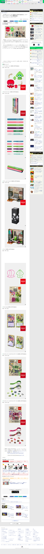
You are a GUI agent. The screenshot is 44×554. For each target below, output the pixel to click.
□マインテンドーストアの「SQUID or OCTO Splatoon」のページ (12, 501)
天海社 (34, 530)
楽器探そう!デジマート (21, 531)
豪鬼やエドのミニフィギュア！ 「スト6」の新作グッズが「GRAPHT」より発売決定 (38, 141)
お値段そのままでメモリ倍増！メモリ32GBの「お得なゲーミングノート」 (38, 26)
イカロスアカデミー (28, 535)
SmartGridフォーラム (11, 530)
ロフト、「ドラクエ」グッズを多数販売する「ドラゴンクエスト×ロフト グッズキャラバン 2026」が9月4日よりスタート (38, 100)
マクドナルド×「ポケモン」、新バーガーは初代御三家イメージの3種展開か (38, 182)
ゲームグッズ (18, 461)
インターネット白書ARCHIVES (5, 541)
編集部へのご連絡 (19, 544)
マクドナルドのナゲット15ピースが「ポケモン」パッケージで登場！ (38, 177)
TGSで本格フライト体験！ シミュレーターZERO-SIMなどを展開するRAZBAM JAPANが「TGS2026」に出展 (38, 118)
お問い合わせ (9, 544)
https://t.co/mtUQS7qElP (11, 453)
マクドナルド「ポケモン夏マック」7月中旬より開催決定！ (38, 172)
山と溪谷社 (19, 535)
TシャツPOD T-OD (21, 532)
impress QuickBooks (36, 532)
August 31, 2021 (21, 455)
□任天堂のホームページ (5, 500)
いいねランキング (40, 48)
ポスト (6, 496)
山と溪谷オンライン (21, 536)
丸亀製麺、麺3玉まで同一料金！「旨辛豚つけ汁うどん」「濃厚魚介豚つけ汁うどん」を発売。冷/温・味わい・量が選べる (36, 160)
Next (27, 468)
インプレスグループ (33, 544)
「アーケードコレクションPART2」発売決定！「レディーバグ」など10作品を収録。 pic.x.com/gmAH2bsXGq (36, 60)
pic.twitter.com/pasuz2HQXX (19, 453)
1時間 (31, 153)
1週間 (38, 153)
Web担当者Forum (4, 531)
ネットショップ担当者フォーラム (13, 531)
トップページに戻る (15, 523)
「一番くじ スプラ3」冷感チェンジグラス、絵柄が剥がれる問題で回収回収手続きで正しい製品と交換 (36, 13)
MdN (26, 536)
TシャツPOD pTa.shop (36, 537)
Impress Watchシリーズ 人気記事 (36, 152)
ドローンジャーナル (4, 535)
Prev (3, 468)
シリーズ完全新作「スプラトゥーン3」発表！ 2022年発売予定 (11, 507)
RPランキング (33, 48)
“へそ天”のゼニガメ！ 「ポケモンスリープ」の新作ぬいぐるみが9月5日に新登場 (38, 80)
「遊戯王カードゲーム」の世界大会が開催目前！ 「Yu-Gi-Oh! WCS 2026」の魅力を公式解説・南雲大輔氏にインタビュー (38, 136)
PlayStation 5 (12, 461)
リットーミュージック (21, 530)
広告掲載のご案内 (14, 544)
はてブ (16, 496)
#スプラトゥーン (21, 452)
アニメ (25, 461)
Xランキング (33, 47)
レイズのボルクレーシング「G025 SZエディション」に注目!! (38, 38)
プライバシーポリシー (24, 544)
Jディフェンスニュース (29, 531)
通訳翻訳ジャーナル (28, 532)
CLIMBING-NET (20, 537)
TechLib (27, 541)
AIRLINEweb (27, 530)
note (20, 496)
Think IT (3, 530)
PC (20, 3)
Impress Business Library (12, 532)
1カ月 (41, 153)
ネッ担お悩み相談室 (4, 536)
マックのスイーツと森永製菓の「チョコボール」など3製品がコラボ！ (38, 191)
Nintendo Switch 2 (5, 461)
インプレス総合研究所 (4, 532)
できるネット (3, 540)
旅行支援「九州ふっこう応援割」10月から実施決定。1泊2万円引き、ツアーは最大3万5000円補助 (36, 158)
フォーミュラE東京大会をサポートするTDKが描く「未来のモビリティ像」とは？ (38, 29)
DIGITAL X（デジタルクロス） (12, 535)
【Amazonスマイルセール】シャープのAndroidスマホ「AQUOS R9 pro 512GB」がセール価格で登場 (36, 21)
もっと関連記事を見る (15, 520)
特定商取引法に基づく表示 (40, 544)
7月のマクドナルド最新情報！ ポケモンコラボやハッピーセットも (37, 166)
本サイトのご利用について (4, 544)
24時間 (35, 153)
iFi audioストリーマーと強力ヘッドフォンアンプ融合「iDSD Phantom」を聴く (38, 35)
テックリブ (26, 540)
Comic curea (35, 531)
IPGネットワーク (35, 536)
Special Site (33, 23)
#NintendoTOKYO (15, 452)
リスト (8, 496)
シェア (12, 496)
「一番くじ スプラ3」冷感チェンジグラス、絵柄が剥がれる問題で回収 (38, 111)
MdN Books (27, 537)
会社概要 (29, 544)
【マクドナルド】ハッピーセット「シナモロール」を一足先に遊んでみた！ (38, 188)
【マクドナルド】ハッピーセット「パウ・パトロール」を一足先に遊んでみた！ (38, 185)
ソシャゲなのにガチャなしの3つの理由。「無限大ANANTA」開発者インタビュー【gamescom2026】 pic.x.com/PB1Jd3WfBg (36, 63)
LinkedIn (25, 496)
